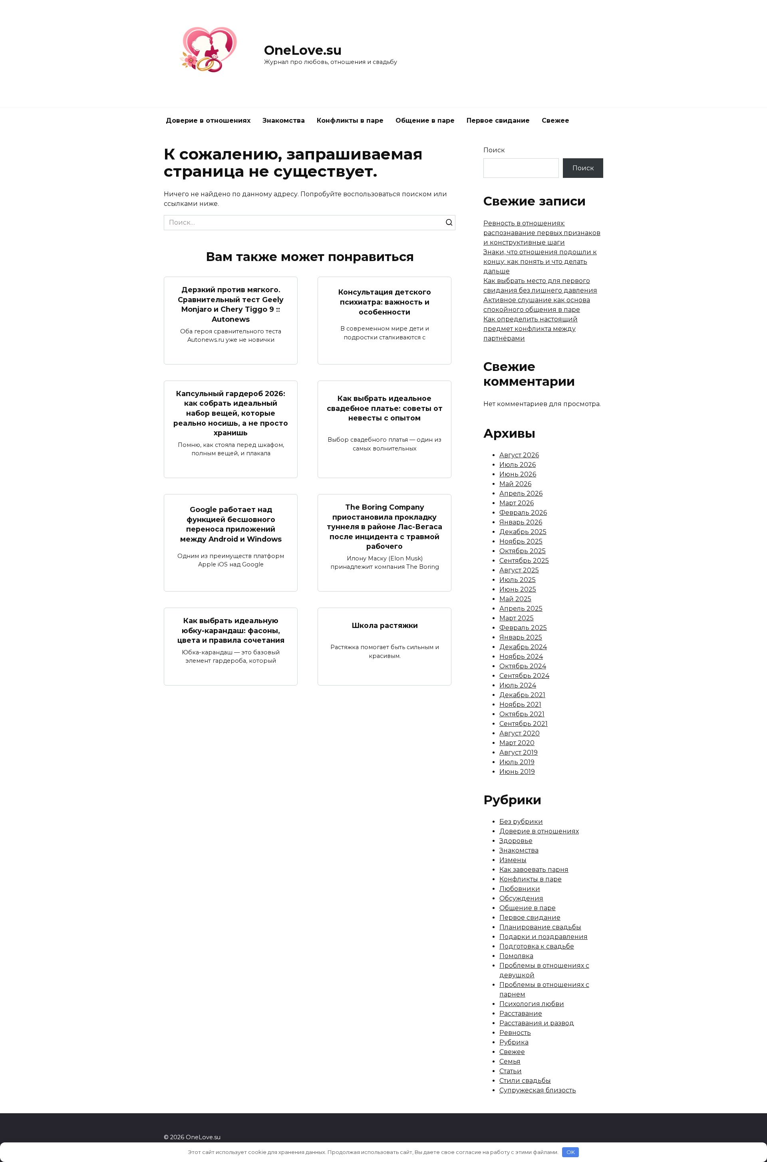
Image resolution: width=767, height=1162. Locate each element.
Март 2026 (516, 503)
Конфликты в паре (350, 120)
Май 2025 (515, 599)
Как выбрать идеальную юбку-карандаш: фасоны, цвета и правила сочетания (230, 630)
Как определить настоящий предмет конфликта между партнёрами (530, 328)
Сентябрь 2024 (524, 676)
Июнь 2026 (517, 474)
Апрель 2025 (520, 608)
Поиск (494, 150)
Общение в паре (425, 120)
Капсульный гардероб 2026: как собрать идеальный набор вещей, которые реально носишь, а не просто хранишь (230, 413)
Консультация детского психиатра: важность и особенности (384, 302)
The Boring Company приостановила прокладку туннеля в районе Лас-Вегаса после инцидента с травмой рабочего (384, 527)
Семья (510, 1061)
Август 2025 (519, 570)
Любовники (519, 889)
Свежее (555, 120)
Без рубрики (521, 821)
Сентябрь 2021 (523, 723)
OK (570, 1152)
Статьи (510, 1071)
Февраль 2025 (523, 628)
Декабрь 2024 (523, 647)
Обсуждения (521, 898)
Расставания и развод (536, 1023)
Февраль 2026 (523, 512)
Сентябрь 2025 (524, 560)
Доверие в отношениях (208, 120)
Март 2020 (517, 743)
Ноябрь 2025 (520, 541)
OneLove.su (303, 50)
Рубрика (514, 1042)
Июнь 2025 (517, 589)
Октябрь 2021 (521, 714)
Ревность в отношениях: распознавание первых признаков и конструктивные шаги (541, 232)
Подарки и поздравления (543, 937)
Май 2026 (515, 484)
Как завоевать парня (533, 869)
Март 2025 (516, 618)
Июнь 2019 (517, 771)
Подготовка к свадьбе (536, 946)
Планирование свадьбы (540, 927)
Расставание (520, 1013)
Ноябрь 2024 (521, 656)
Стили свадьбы (525, 1080)
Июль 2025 (517, 580)
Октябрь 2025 (522, 551)
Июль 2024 (517, 685)
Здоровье (516, 841)
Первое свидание (498, 120)
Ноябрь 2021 (520, 704)
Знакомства (283, 120)
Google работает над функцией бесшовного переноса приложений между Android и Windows (231, 524)
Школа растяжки (385, 625)
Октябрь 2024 (522, 666)
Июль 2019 (517, 762)
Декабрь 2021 (522, 695)
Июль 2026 (517, 464)
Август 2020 (519, 733)
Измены (513, 860)
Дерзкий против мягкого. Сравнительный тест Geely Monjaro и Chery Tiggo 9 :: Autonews (231, 304)
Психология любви (531, 1004)
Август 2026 (519, 455)
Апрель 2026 (520, 493)
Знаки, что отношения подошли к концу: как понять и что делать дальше (540, 261)
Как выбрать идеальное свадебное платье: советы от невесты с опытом (385, 408)
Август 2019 (518, 752)
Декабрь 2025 (522, 532)
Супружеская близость (537, 1090)
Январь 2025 (520, 637)
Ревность (515, 1032)
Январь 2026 (520, 522)
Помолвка (516, 956)
